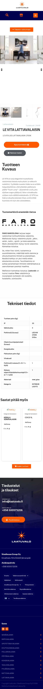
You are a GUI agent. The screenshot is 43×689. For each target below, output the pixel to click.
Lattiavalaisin (8, 124)
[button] (7, 15)
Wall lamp (7, 424)
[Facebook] (3, 628)
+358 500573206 (12, 510)
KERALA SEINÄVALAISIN (10, 418)
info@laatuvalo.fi (12, 501)
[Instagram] (6, 628)
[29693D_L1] (21, 50)
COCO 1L (28, 417)
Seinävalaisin (13, 413)
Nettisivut (5, 686)
